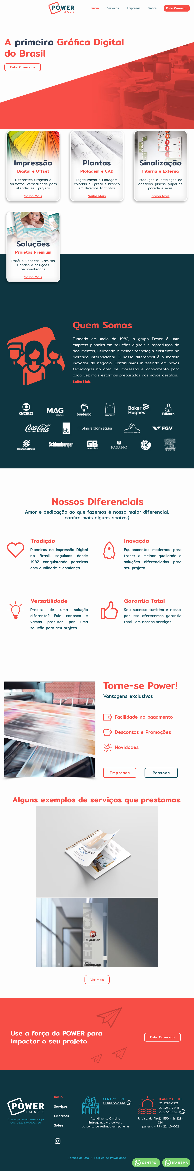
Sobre (58, 1125)
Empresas (61, 1115)
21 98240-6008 (114, 1103)
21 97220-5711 (169, 1112)
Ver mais (97, 979)
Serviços (61, 1106)
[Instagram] (57, 1141)
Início (58, 1096)
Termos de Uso (78, 1158)
